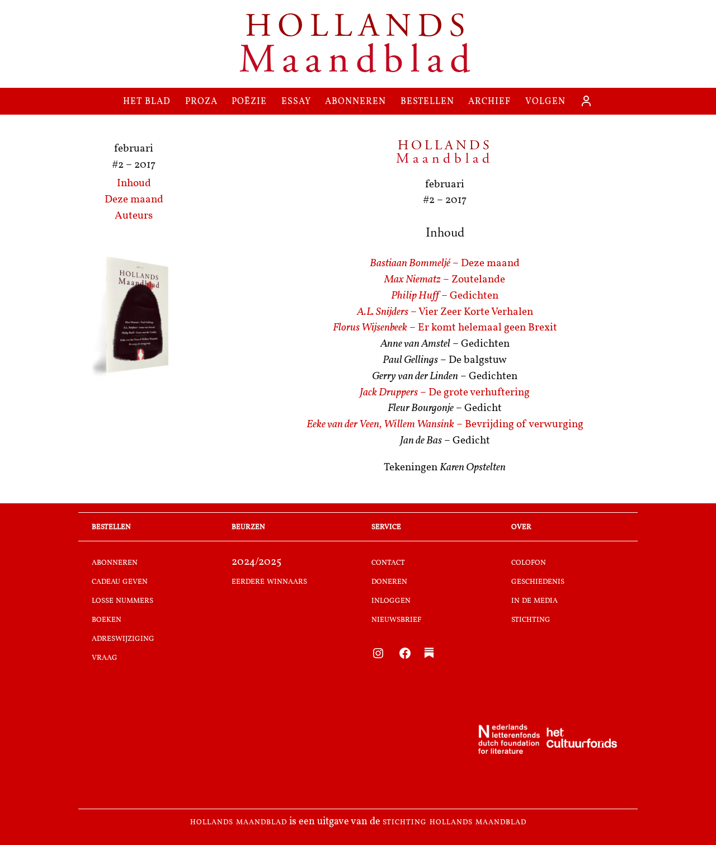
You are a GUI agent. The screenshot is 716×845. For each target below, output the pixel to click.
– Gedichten (444, 296)
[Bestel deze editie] (133, 316)
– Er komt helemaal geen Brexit (445, 328)
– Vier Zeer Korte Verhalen (445, 312)
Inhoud (134, 183)
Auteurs (134, 216)
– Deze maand (445, 263)
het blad (147, 101)
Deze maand (134, 200)
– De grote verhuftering (445, 393)
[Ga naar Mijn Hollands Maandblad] (586, 101)
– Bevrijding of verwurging (445, 424)
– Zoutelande (444, 280)
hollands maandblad (238, 822)
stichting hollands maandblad (454, 822)
